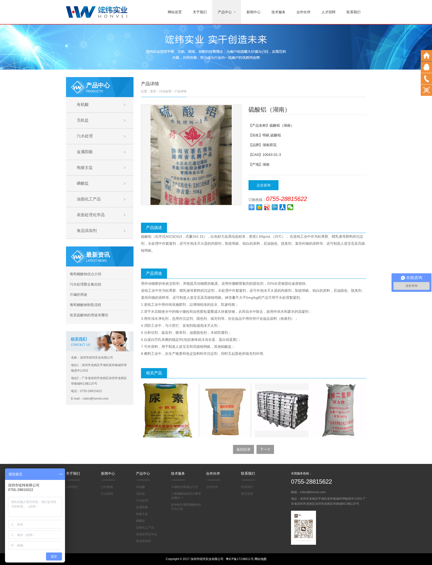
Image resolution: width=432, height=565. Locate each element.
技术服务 (279, 12)
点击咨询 (263, 185)
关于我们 (200, 12)
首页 (153, 91)
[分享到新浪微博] (267, 207)
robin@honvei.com (313, 492)
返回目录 (243, 449)
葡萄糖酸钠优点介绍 (85, 274)
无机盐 (83, 120)
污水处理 (85, 136)
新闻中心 (253, 12)
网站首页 (175, 12)
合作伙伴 (303, 12)
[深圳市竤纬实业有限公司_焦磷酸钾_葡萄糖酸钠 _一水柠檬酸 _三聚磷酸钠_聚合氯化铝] (97, 12)
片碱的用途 (78, 295)
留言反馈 (247, 493)
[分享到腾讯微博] (275, 207)
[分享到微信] (290, 207)
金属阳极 (85, 152)
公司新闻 (107, 487)
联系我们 (353, 12)
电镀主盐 (85, 167)
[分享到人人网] (283, 207)
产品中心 (225, 12)
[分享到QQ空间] (259, 207)
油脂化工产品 (89, 199)
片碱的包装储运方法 (184, 487)
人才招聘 (329, 12)
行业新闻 (107, 493)
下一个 (265, 449)
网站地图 (260, 559)
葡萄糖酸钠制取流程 (85, 305)
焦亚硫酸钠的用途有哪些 (89, 315)
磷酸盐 (83, 183)
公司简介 (72, 487)
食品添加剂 (87, 230)
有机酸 (83, 104)
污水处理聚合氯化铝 (85, 284)
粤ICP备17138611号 (240, 559)
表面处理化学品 (91, 215)
